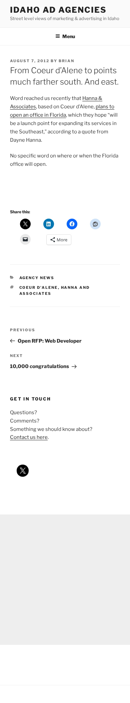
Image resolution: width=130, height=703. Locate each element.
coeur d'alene (38, 287)
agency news (37, 277)
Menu (68, 36)
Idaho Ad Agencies (58, 10)
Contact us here (29, 437)
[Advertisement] (65, 579)
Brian (66, 60)
